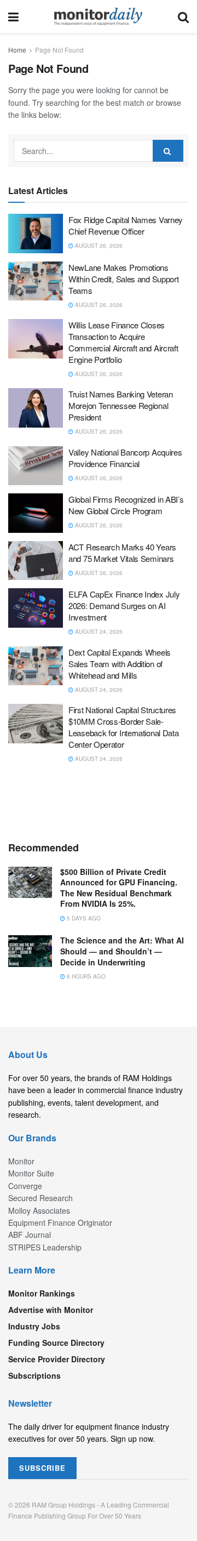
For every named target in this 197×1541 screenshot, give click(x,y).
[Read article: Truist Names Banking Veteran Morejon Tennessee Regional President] (35, 408)
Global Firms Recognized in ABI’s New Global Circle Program (125, 504)
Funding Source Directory (56, 1342)
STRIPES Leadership (45, 1247)
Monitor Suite (31, 1173)
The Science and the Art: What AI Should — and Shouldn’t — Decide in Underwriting (122, 951)
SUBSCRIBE (42, 1468)
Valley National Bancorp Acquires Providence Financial (125, 457)
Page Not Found (59, 49)
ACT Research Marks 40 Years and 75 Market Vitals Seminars (122, 552)
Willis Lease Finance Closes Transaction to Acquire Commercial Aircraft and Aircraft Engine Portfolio (123, 342)
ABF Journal (29, 1234)
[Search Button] (183, 16)
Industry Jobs (34, 1326)
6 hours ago (85, 976)
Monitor (21, 1161)
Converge (25, 1185)
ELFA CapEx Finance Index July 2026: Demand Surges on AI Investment (123, 605)
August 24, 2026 (98, 631)
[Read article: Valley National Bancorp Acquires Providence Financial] (35, 466)
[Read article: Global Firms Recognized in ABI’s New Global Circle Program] (35, 513)
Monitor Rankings (41, 1293)
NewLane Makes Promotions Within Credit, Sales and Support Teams (123, 278)
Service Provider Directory (56, 1359)
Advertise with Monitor (50, 1309)
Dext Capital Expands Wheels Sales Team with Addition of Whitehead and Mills (119, 663)
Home (17, 49)
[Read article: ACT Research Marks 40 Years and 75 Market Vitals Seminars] (35, 561)
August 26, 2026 (98, 245)
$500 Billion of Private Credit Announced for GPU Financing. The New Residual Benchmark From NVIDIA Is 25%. (118, 887)
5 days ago (83, 918)
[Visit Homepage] (98, 16)
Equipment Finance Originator (60, 1222)
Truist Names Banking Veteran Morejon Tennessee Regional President (120, 405)
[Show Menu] (13, 16)
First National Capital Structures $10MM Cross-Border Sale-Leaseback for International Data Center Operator (123, 727)
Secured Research (40, 1197)
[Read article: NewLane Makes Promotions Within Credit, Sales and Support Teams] (35, 281)
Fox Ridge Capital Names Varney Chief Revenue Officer (125, 225)
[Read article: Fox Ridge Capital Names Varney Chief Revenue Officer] (35, 233)
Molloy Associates (39, 1210)
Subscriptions (34, 1375)
